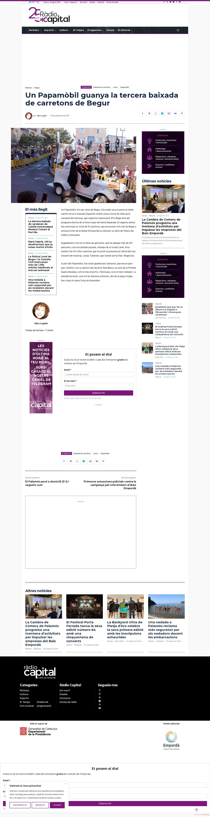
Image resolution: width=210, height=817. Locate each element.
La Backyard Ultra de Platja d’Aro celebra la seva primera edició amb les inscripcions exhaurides (170, 350)
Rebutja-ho (40, 805)
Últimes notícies (156, 181)
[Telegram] (173, 2)
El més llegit (36, 209)
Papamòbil (124, 87)
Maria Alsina (159, 357)
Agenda (158, 304)
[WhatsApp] (155, 113)
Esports (158, 343)
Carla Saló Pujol (160, 318)
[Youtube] (179, 2)
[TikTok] (176, 2)
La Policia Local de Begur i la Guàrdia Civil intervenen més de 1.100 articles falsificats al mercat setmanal (40, 263)
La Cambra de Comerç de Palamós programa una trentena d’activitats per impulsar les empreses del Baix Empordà (161, 226)
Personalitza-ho (20, 805)
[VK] (175, 113)
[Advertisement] (105, 57)
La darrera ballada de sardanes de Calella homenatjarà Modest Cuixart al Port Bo (40, 227)
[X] (149, 113)
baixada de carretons (101, 87)
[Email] (169, 113)
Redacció (152, 216)
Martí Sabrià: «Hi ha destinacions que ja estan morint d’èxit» (40, 244)
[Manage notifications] (196, 809)
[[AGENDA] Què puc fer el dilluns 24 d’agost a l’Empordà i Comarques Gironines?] (147, 308)
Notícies (28, 88)
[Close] (65, 783)
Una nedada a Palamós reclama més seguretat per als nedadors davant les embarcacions (41, 285)
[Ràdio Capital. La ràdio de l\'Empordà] (49, 15)
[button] (178, 30)
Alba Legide (42, 116)
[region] (37, 796)
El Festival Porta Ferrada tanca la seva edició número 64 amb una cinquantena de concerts (169, 330)
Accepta (57, 805)
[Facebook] (164, 2)
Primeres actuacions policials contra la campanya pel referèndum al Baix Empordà (110, 485)
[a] (76, 672)
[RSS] (99, 698)
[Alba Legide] (29, 115)
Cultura (158, 324)
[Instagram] (167, 2)
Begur (37, 88)
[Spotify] (170, 2)
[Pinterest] (182, 113)
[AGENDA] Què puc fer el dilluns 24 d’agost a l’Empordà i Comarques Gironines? (168, 311)
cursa (115, 87)
